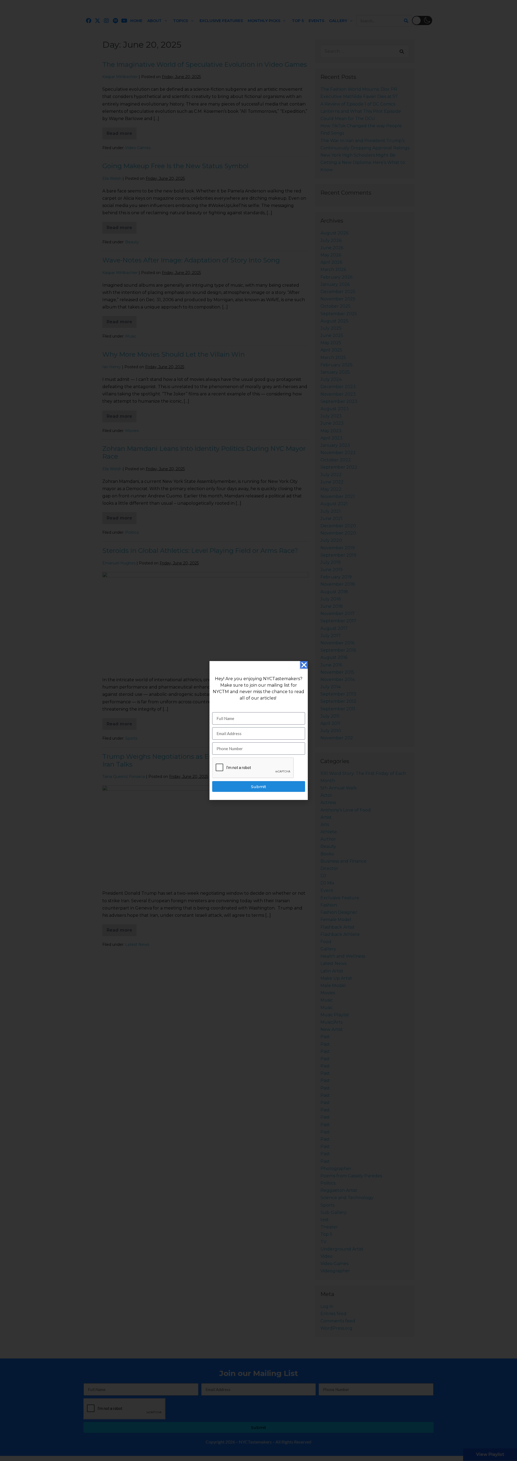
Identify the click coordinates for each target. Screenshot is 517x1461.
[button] (304, 665)
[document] (258, 730)
